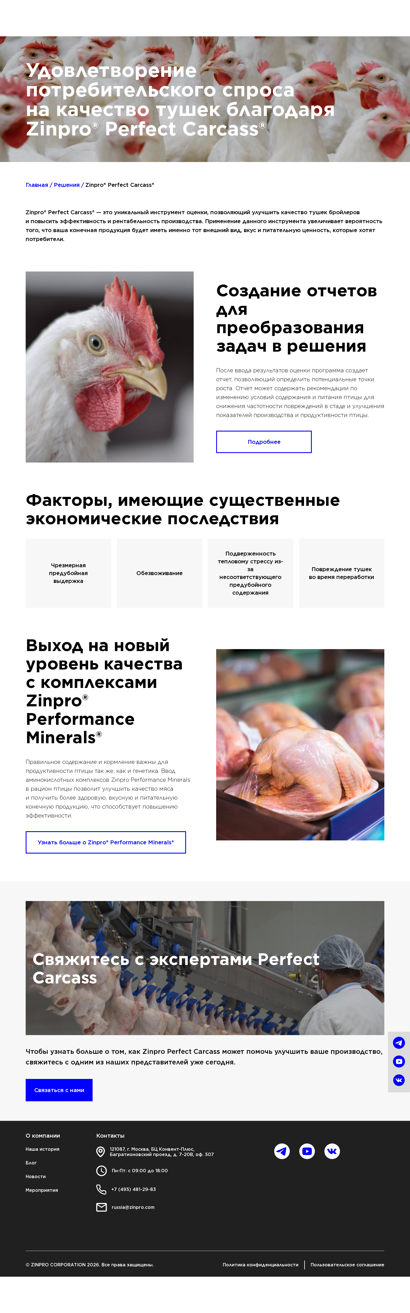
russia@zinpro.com (133, 1207)
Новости (36, 1176)
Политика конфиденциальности (260, 1264)
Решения (67, 185)
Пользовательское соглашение (347, 1264)
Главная (37, 185)
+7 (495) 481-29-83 (133, 1189)
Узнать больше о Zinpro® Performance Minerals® (106, 842)
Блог (31, 1163)
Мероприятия (42, 1190)
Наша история (42, 1149)
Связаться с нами (59, 1090)
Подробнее (264, 442)
